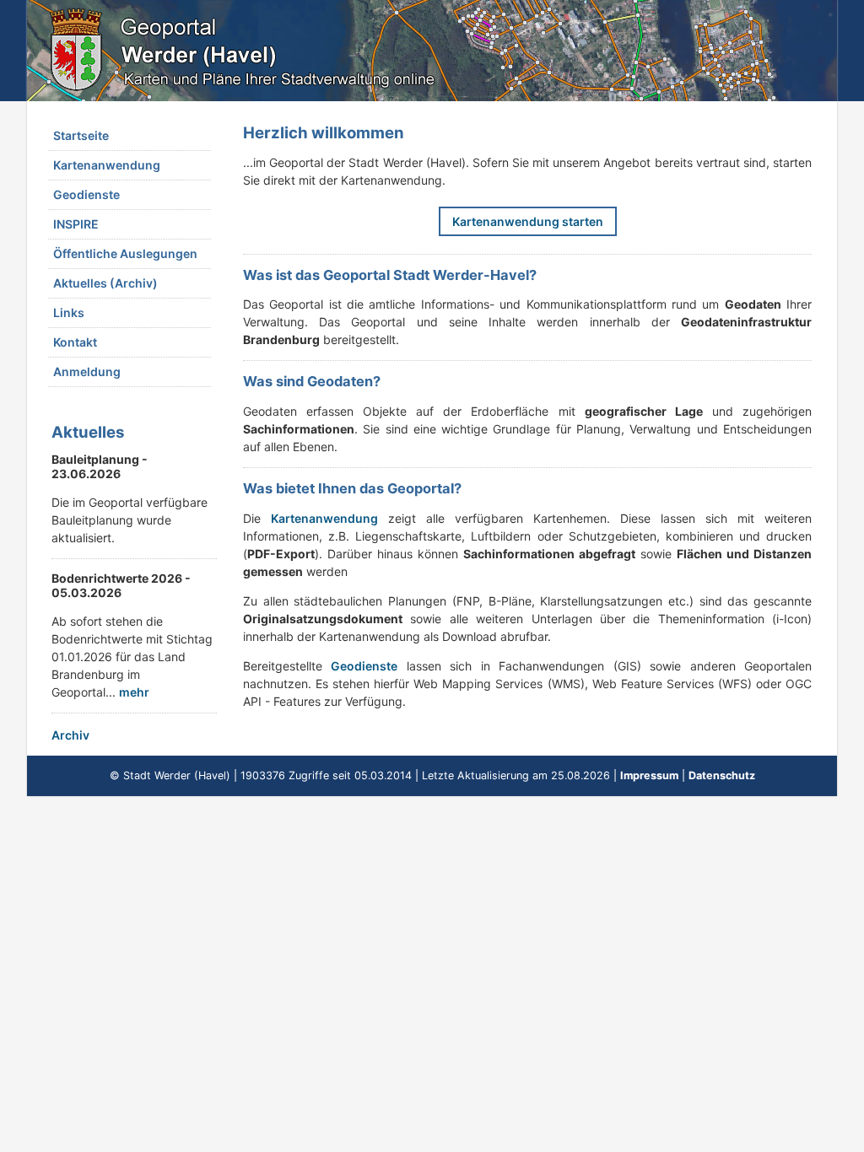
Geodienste (86, 194)
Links (68, 312)
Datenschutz (721, 775)
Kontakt (75, 342)
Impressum (649, 775)
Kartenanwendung (106, 165)
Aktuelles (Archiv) (105, 283)
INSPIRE (76, 224)
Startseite (81, 135)
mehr (134, 692)
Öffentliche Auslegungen (125, 253)
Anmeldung (87, 371)
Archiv (70, 735)
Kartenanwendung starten (527, 221)
